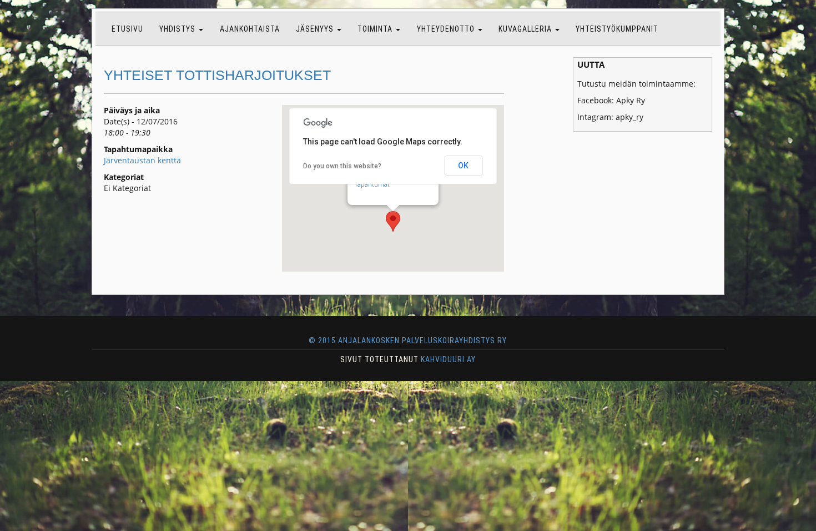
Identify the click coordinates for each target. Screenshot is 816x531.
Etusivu (127, 28)
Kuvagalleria (526, 28)
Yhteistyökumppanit (617, 28)
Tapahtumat (372, 184)
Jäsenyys (316, 28)
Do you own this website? (342, 166)
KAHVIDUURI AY (448, 359)
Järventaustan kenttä (142, 160)
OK (463, 165)
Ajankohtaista (250, 28)
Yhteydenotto (447, 28)
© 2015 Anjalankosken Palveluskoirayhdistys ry (408, 340)
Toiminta (376, 28)
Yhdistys (178, 28)
